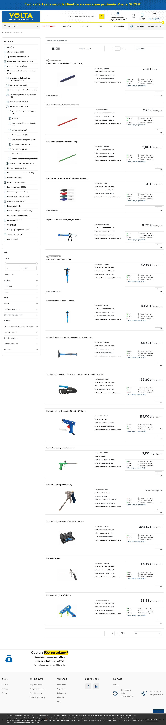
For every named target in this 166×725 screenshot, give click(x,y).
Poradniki (60, 697)
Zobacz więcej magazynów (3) (136, 86)
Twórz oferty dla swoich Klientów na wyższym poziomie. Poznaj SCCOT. (83, 4)
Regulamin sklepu (36, 685)
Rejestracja (61, 693)
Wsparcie (62, 679)
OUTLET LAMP (49, 26)
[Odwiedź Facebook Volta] (88, 686)
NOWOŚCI (66, 26)
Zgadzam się (152, 719)
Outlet (4, 693)
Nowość (5, 689)
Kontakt (5, 685)
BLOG (101, 26)
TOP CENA (83, 26)
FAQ (59, 702)
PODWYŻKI (119, 26)
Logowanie (61, 689)
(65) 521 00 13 (155, 691)
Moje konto (61, 685)
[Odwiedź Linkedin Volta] (96, 686)
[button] (118, 16)
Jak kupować (36, 679)
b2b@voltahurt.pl (156, 695)
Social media (92, 679)
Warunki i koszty (36, 693)
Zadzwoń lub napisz (156, 26)
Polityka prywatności (38, 689)
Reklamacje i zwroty (37, 697)
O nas (5, 679)
